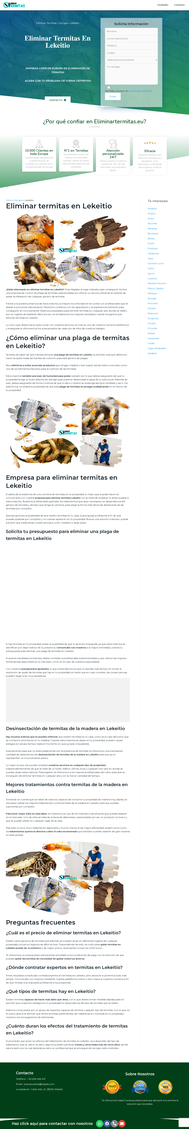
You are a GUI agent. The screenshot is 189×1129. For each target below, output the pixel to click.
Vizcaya (63, 23)
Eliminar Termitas (46, 23)
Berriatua (153, 233)
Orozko (152, 323)
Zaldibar (152, 353)
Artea (151, 218)
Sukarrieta (153, 338)
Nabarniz (153, 313)
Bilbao (151, 238)
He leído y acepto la (128, 90)
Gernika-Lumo (156, 263)
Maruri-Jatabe (156, 288)
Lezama (152, 278)
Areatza (152, 208)
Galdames (153, 253)
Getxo (151, 268)
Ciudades (162, 4)
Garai (150, 258)
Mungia (152, 298)
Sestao (151, 333)
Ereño (151, 243)
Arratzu (152, 213)
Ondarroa (153, 318)
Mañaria (152, 293)
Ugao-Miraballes (157, 348)
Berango (152, 228)
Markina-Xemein (157, 283)
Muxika (152, 308)
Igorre (151, 273)
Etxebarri (153, 248)
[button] (58, 100)
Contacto (179, 4)
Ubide (151, 343)
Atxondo (152, 223)
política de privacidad (140, 90)
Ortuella (152, 328)
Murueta (152, 303)
